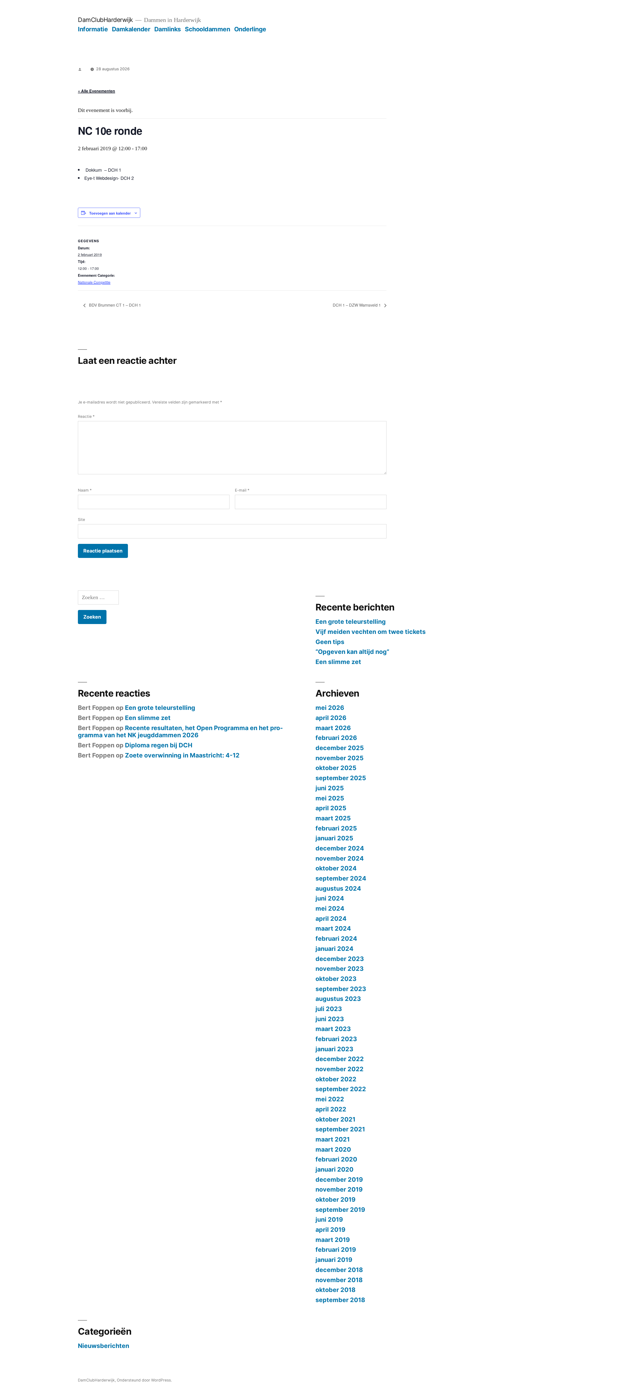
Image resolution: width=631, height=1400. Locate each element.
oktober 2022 (336, 1079)
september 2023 (341, 989)
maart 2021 (333, 1139)
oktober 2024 (336, 868)
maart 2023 (333, 1028)
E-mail (242, 490)
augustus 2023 (338, 998)
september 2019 (340, 1209)
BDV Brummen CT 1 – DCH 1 (114, 305)
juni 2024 (330, 898)
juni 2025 (330, 788)
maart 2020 (333, 1149)
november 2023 (340, 968)
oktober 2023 (336, 978)
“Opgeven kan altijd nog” (352, 651)
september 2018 (340, 1300)
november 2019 (339, 1189)
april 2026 (331, 717)
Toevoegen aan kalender (110, 213)
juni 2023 (330, 1019)
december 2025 (340, 748)
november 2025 (340, 758)
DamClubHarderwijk (105, 19)
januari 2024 (334, 948)
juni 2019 (329, 1219)
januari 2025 (334, 838)
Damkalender (131, 29)
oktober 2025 (336, 768)
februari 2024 (336, 938)
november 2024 (340, 858)
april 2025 (331, 808)
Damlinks (167, 29)
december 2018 (339, 1269)
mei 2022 (330, 1099)
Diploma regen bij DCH (158, 745)
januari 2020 (334, 1169)
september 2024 (341, 878)
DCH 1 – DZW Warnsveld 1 (357, 305)
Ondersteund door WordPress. (144, 1380)
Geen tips (330, 641)
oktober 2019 (335, 1199)
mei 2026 (330, 707)
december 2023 (340, 958)
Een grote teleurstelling (351, 621)
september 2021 (340, 1129)
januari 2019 (334, 1259)
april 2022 (331, 1109)
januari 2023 (334, 1049)
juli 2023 (329, 1009)
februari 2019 (336, 1249)
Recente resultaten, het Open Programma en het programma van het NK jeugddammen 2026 (180, 731)
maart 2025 (333, 818)
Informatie (93, 29)
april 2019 (330, 1229)
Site (81, 519)
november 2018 (339, 1280)
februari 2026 (336, 737)
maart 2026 (333, 728)
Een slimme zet (338, 661)
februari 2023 (336, 1039)
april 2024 (331, 918)
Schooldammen (207, 29)
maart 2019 (333, 1239)
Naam (85, 490)
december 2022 (340, 1059)
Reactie (86, 416)
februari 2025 (336, 828)
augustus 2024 (338, 888)
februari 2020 (336, 1159)
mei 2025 (330, 798)
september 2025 (341, 778)
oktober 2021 (335, 1119)
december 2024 (340, 848)
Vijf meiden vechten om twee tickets (371, 631)
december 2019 (339, 1179)
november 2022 (340, 1069)
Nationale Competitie (94, 282)
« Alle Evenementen (96, 91)
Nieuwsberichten (103, 1345)
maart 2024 (333, 928)
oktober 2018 (335, 1289)
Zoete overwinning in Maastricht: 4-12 (182, 755)
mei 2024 (330, 908)
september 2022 (341, 1089)
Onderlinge (250, 29)
